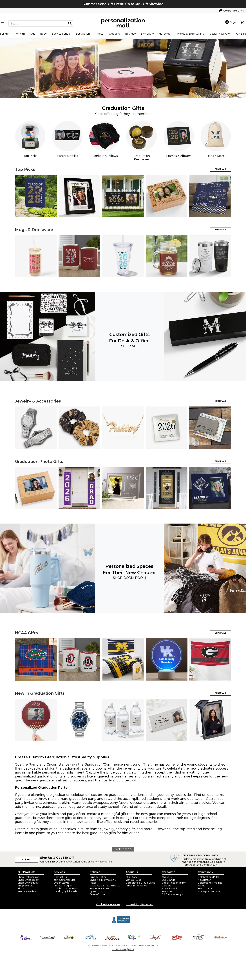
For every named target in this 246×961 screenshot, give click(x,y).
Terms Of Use (97, 894)
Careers (166, 885)
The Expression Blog (209, 891)
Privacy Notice (103, 861)
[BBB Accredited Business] (120, 923)
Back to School (61, 33)
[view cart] (242, 22)
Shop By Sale (25, 885)
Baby (43, 33)
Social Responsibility (173, 882)
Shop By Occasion (28, 876)
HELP (131, 949)
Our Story (131, 876)
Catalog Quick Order (66, 891)
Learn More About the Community (203, 863)
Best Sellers (83, 33)
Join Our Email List (64, 879)
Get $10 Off (26, 859)
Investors (167, 891)
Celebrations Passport (66, 888)
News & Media (170, 888)
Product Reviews (27, 891)
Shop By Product (28, 882)
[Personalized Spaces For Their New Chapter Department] (47, 568)
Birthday (130, 33)
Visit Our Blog (134, 879)
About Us (167, 876)
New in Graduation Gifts (40, 693)
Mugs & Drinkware (34, 229)
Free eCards (205, 888)
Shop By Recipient (28, 879)
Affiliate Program (63, 885)
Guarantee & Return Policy (105, 885)
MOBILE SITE (119, 949)
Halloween (165, 33)
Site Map (23, 888)
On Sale (241, 33)
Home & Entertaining (190, 33)
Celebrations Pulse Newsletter (209, 878)
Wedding (114, 33)
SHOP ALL (220, 169)
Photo (99, 33)
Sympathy (147, 33)
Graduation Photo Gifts (39, 461)
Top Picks (25, 169)
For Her (5, 33)
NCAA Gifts (26, 633)
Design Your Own (220, 33)
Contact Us (60, 876)
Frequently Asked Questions (100, 890)
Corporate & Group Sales (140, 882)
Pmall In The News (136, 885)
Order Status (61, 882)
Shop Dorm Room (129, 578)
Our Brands (168, 879)
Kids (32, 33)
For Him (20, 33)
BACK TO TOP (122, 849)
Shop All (129, 346)
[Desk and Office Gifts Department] (47, 336)
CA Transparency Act (174, 894)
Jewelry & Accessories (38, 401)
